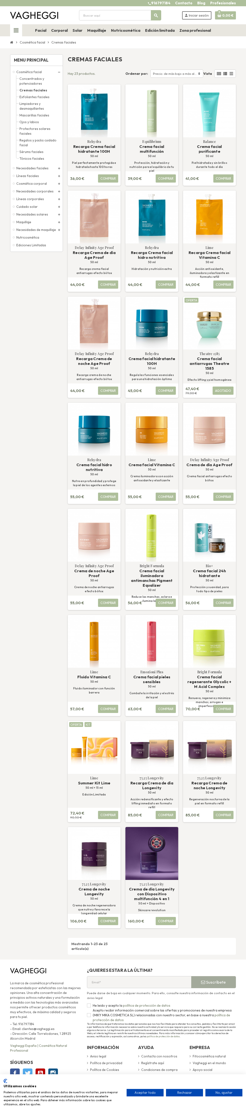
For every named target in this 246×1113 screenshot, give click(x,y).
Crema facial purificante (209, 149)
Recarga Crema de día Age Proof (94, 255)
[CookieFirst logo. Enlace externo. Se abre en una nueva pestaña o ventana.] (5, 1081)
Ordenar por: (136, 73)
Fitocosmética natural (209, 1056)
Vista (207, 73)
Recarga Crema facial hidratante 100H (94, 149)
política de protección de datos (146, 1005)
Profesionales (223, 3)
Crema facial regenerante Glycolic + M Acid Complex (209, 681)
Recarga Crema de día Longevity (151, 785)
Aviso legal (98, 1056)
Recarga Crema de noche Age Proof (94, 361)
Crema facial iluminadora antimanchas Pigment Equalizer (151, 578)
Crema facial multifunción (151, 149)
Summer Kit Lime (94, 783)
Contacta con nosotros (159, 1056)
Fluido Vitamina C (94, 676)
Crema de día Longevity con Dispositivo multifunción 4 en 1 (152, 894)
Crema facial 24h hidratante (209, 573)
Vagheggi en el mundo (209, 1063)
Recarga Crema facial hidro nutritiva (152, 255)
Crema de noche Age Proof (94, 573)
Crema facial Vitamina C (152, 464)
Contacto (183, 3)
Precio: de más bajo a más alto (175, 74)
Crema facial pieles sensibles (151, 679)
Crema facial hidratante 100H (152, 361)
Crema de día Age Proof (209, 464)
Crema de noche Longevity (94, 891)
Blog (201, 3)
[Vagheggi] (34, 15)
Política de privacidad (106, 1063)
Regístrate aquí (152, 1063)
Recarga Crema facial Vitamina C (210, 255)
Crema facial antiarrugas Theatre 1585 (209, 363)
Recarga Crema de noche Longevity (209, 785)
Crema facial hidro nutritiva (94, 467)
